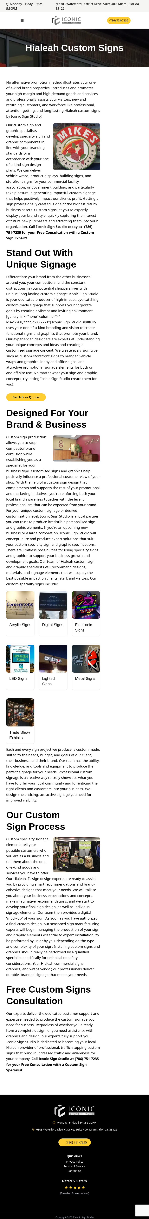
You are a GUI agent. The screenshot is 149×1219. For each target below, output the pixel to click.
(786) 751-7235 (118, 20)
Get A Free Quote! (26, 397)
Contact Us (74, 1171)
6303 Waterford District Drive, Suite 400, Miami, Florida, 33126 (76, 1129)
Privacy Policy (74, 1161)
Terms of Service (74, 1166)
